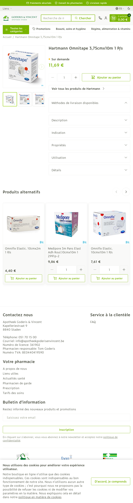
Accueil (7, 37)
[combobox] (56, 18)
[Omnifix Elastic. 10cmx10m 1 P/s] (109, 223)
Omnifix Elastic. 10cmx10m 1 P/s (102, 250)
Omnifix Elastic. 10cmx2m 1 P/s (23, 250)
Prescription (11, 388)
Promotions (43, 28)
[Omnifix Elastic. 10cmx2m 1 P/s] (23, 223)
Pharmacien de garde (17, 383)
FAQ (93, 322)
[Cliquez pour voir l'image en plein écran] (24, 67)
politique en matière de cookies (39, 497)
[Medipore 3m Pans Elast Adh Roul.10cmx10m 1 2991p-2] (66, 223)
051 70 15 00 (28, 337)
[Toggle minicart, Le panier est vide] (113, 18)
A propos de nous (15, 368)
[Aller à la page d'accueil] (20, 18)
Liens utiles (10, 373)
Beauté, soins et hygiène (71, 28)
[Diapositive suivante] (126, 192)
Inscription (66, 429)
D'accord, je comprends (111, 481)
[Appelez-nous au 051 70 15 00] (100, 18)
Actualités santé (14, 378)
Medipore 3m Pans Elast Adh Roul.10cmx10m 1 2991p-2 (64, 252)
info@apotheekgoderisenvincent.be (40, 341)
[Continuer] (41, 67)
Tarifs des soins (13, 393)
